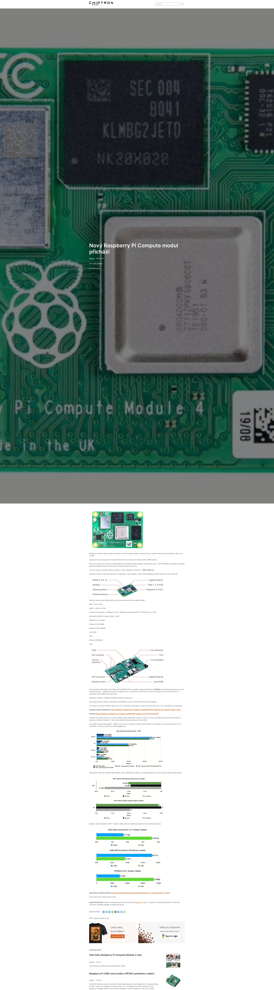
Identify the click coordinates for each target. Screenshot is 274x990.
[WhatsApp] (112, 912)
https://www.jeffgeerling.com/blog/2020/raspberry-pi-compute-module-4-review (141, 893)
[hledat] (183, 4)
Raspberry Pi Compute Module (126, 564)
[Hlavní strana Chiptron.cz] (101, 4)
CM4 (118, 560)
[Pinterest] (115, 912)
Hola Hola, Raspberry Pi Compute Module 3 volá (115, 955)
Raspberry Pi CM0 (141, 902)
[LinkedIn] (109, 912)
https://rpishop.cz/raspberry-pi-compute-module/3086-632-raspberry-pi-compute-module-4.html (146, 710)
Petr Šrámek (98, 263)
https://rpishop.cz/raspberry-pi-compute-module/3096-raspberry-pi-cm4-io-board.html (127, 714)
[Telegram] (118, 912)
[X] (106, 912)
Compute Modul (132, 553)
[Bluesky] (121, 912)
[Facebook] (103, 912)
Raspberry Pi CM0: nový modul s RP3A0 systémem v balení (121, 973)
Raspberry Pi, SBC (104, 918)
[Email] (124, 912)
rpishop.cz (129, 698)
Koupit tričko (116, 936)
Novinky (92, 258)
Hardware (96, 918)
